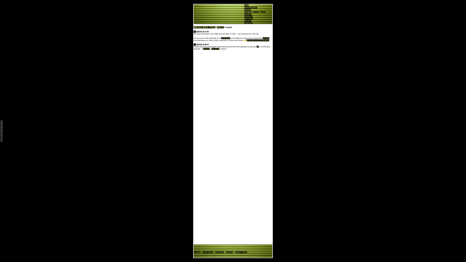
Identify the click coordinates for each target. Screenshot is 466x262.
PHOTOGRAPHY (250, 8)
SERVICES (248, 16)
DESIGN (247, 10)
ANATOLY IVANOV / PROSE (204, 27)
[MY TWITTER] (1, 130)
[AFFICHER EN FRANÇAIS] (1, 124)
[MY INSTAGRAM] (1, 135)
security (266, 38)
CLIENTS (247, 14)
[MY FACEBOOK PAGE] (1, 132)
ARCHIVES (219, 252)
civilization (225, 38)
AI (257, 47)
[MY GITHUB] (1, 140)
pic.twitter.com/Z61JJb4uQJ (258, 40)
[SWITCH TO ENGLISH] (1, 122)
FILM (246, 5)
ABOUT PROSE (241, 252)
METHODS (248, 18)
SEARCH (229, 252)
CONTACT (248, 23)
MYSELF (247, 21)
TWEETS (220, 27)
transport (215, 49)
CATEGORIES (208, 252)
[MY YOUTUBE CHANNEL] (1, 138)
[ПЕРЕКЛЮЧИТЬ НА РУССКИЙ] (1, 127)
